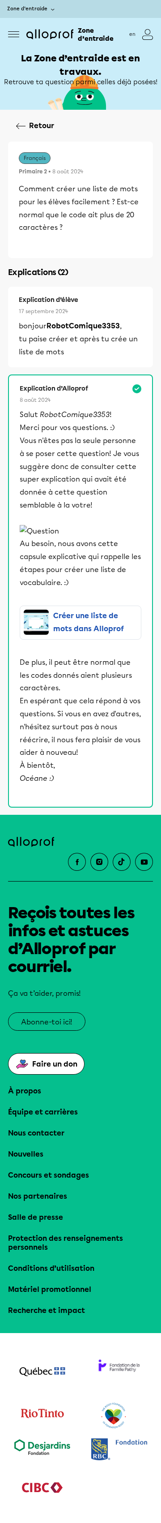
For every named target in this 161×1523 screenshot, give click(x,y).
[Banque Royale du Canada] (119, 1450)
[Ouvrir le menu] (13, 34)
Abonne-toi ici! (46, 1022)
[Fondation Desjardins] (42, 1450)
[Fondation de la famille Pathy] (119, 1372)
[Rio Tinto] (42, 1416)
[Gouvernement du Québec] (42, 1372)
